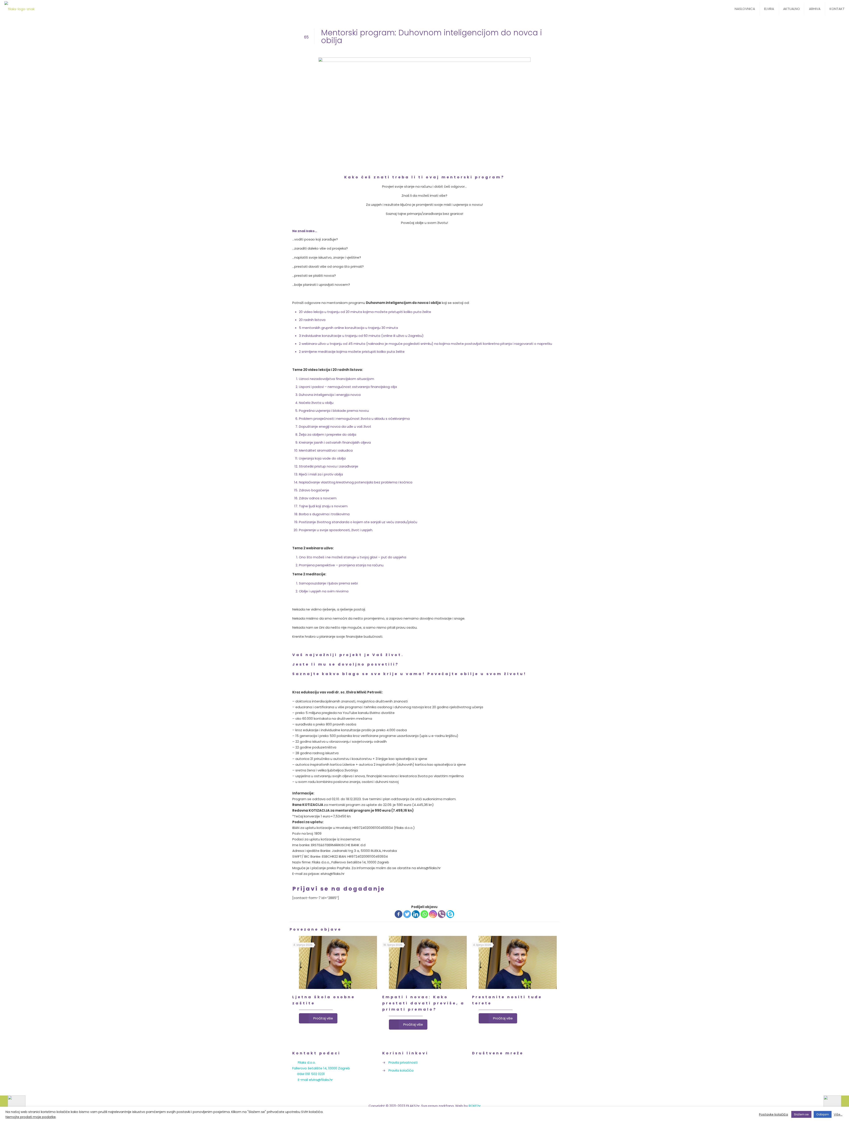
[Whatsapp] (424, 914)
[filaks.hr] (19, 9)
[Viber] (442, 914)
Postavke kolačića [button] (773, 1114)
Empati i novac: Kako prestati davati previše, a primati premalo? (423, 1003)
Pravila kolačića (400, 1070)
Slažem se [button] (801, 1114)
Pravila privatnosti (403, 1062)
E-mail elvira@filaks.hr (315, 1079)
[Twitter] (407, 914)
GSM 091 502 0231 (311, 1074)
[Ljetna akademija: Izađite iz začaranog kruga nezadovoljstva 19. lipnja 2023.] (12, 1104)
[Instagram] (433, 914)
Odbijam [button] (822, 1114)
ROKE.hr (475, 1105)
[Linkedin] (416, 914)
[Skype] (450, 914)
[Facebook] (398, 914)
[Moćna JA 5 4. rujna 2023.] (836, 1104)
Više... (838, 1114)
